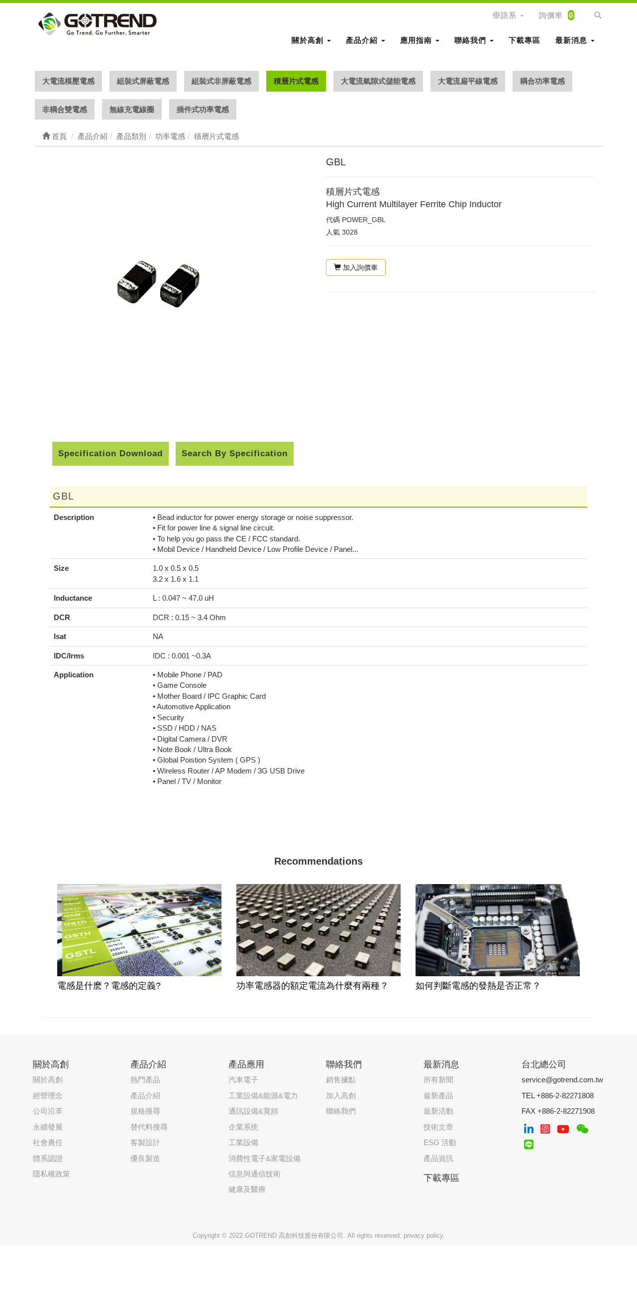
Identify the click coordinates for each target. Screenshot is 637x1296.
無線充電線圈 (131, 109)
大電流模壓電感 (68, 81)
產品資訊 (438, 1158)
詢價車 (556, 15)
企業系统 (243, 1127)
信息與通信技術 (254, 1173)
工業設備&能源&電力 (263, 1095)
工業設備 (243, 1142)
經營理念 (48, 1095)
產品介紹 (145, 1095)
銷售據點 (341, 1079)
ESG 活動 (440, 1142)
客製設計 (145, 1142)
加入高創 (341, 1095)
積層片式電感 (296, 81)
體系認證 (48, 1158)
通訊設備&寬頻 (253, 1111)
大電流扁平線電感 (468, 81)
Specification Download (110, 453)
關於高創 (48, 1079)
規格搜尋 (145, 1111)
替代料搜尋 (149, 1127)
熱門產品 (145, 1079)
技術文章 (438, 1127)
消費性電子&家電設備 (264, 1158)
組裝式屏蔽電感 (143, 81)
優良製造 (145, 1158)
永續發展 (48, 1127)
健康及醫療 (247, 1189)
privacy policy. (424, 1235)
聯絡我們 (341, 1111)
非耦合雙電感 (64, 109)
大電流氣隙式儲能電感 (378, 81)
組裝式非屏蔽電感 (221, 81)
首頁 (58, 136)
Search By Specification (235, 453)
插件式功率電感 (203, 109)
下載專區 (524, 40)
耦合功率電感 (542, 81)
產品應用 (246, 1064)
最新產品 (438, 1095)
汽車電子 (243, 1079)
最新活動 (438, 1111)
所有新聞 (438, 1079)
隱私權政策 (51, 1173)
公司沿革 (48, 1111)
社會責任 (48, 1142)
